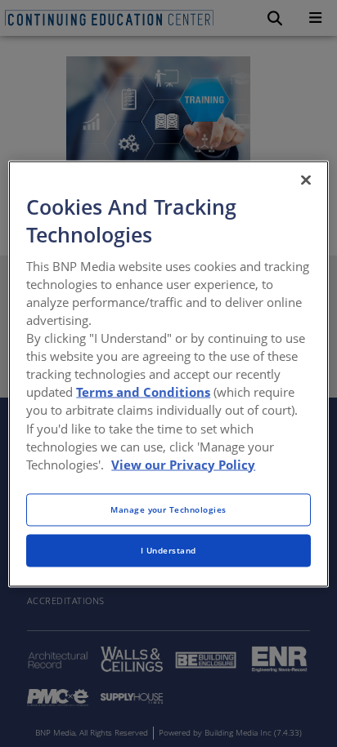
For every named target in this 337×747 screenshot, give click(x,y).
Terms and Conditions (143, 392)
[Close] (306, 180)
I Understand (168, 549)
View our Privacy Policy (183, 464)
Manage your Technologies (168, 508)
